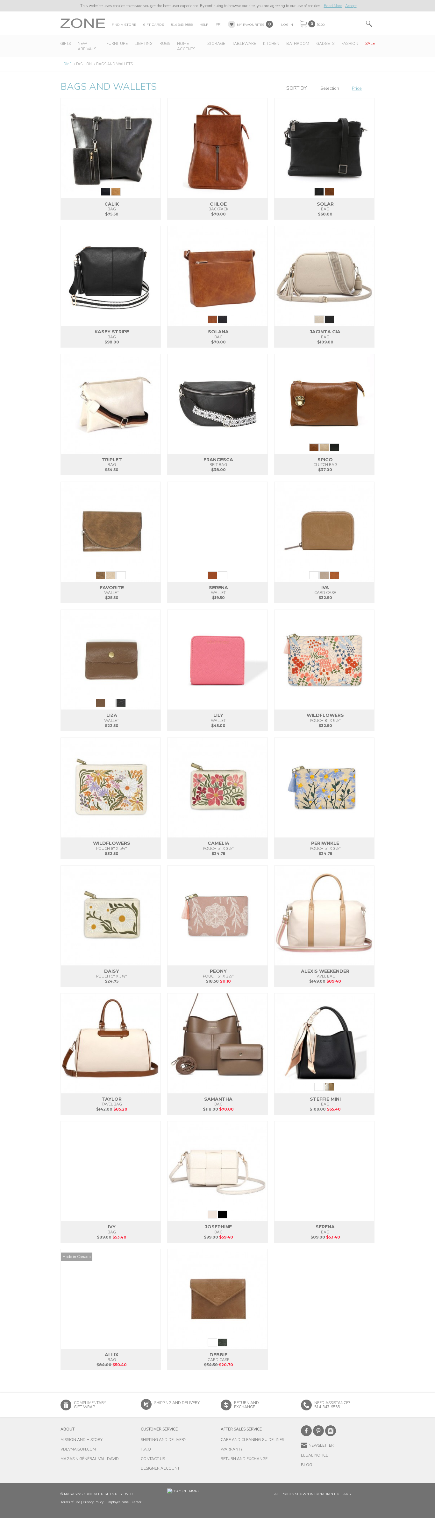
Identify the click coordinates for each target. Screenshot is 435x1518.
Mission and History (82, 1439)
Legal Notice (314, 1455)
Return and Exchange (244, 1458)
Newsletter (321, 1445)
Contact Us (153, 1458)
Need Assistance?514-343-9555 (332, 1404)
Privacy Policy (93, 1502)
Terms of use (70, 1502)
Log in (287, 24)
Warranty (232, 1449)
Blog (306, 1464)
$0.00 (321, 24)
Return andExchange (246, 1404)
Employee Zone (117, 1502)
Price (357, 88)
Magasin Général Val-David (90, 1458)
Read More (333, 5)
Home (66, 64)
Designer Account (160, 1468)
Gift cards (153, 24)
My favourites (250, 24)
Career (136, 1502)
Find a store (124, 24)
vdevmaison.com (78, 1449)
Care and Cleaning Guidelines (252, 1439)
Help (204, 24)
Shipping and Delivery (177, 1402)
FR (218, 24)
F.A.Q (146, 1449)
